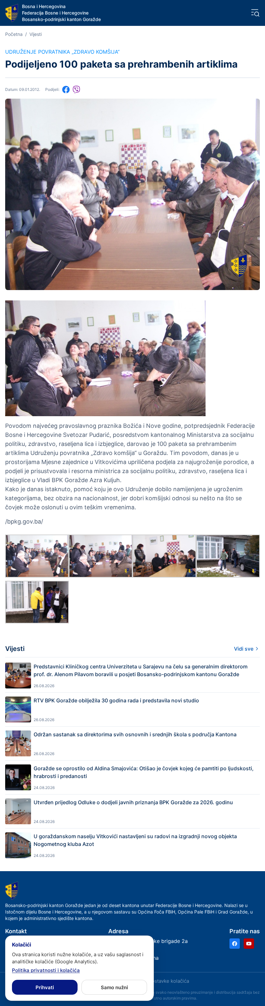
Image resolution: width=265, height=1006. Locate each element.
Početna (14, 34)
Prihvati (45, 987)
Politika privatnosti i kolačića (46, 970)
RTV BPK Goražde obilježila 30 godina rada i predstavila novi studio (116, 700)
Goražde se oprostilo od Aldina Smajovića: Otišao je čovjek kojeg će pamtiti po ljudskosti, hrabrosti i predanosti (144, 772)
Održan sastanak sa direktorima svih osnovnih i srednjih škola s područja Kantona (135, 734)
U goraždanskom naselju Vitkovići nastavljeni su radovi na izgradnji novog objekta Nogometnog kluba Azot (135, 840)
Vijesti (35, 34)
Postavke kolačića (168, 981)
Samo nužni (114, 987)
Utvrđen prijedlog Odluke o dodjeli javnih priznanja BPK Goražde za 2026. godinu (133, 802)
